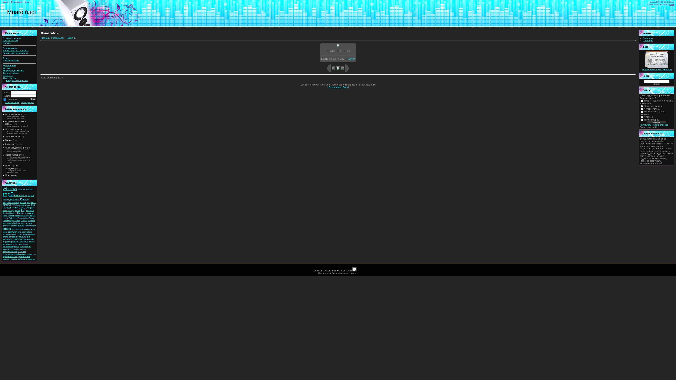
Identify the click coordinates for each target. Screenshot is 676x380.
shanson (6, 259)
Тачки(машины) (12, 136)
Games (24, 221)
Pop (23, 210)
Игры (24, 195)
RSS (672, 5)
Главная (5, 2)
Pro (9, 216)
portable (12, 237)
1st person (31, 202)
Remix (15, 208)
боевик (14, 226)
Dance (24, 199)
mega (26, 213)
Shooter (23, 202)
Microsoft (7, 208)
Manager (13, 213)
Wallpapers (18, 223)
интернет (24, 216)
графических (24, 256)
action (16, 202)
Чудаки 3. (648, 117)
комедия (32, 226)
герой (5, 256)
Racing (6, 213)
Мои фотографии (14, 129)
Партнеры (648, 38)
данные (6, 249)
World (31, 218)
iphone (5, 237)
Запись (20, 189)
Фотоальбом (9, 66)
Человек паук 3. (652, 109)
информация (21, 254)
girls (19, 232)
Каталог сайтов (10, 73)
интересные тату (13, 114)
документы (7, 239)
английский (8, 247)
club (33, 205)
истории (24, 244)
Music (20, 213)
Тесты (6, 58)
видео (7, 228)
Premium (31, 221)
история (6, 234)
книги (10, 223)
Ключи (32, 242)
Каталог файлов (11, 60)
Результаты (646, 125)
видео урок (30, 229)
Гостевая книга (10, 48)
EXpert (352, 59)
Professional (18, 205)
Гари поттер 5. (651, 120)
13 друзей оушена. (653, 106)
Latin (5, 221)
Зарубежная (8, 202)
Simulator (30, 211)
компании (15, 216)
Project (32, 216)
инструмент (14, 244)
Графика (14, 242)
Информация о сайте (13, 70)
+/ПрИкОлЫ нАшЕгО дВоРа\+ (656, 69)
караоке (29, 223)
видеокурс (15, 259)
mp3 (8, 194)
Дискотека (14, 199)
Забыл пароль (12, 102)
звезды (11, 211)
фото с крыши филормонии (12, 166)
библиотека (27, 232)
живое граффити (13, 155)
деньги (16, 247)
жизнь (17, 211)
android (30, 239)
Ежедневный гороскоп (17, 80)
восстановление (10, 252)
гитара (27, 205)
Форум (6, 68)
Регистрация (17, 2)
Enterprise (30, 208)
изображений (23, 237)
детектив (7, 226)
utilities (16, 239)
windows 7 (8, 205)
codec (19, 234)
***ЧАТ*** (8, 75)
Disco (21, 207)
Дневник (7, 43)
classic (13, 234)
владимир (30, 259)
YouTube (23, 239)
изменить (31, 254)
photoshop (14, 249)
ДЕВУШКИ (12, 232)
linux (5, 223)
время (6, 244)
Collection (13, 218)
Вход (27, 2)
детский (14, 229)
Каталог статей (10, 40)
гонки (5, 232)
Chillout (17, 221)
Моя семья (10, 175)
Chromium (28, 189)
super (5, 211)
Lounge (10, 221)
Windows (10, 189)
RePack (18, 195)
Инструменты (9, 254)
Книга (22, 259)
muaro (335, 271)
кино (31, 213)
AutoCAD (22, 252)
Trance (21, 218)
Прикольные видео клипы (15, 53)
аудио (26, 234)
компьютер (13, 256)
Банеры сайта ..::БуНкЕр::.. (16, 50)
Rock (5, 216)
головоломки (25, 247)
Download (23, 241)
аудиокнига (23, 226)
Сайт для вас (9, 78)
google (32, 234)
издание (6, 242)
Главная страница (12, 38)
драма (22, 229)
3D (29, 195)
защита (22, 249)
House (5, 218)
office (26, 218)
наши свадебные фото (16, 148)
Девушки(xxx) (11, 144)
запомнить (11, 99)
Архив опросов (660, 125)
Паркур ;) (9, 140)
